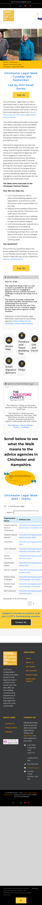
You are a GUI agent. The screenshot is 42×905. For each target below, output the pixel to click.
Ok (21, 900)
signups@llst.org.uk (14, 259)
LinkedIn (25, 427)
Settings (35, 888)
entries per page (17, 506)
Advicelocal (28, 736)
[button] (16, 519)
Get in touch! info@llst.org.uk (21, 2)
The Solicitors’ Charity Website (20, 425)
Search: (10, 512)
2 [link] (33, 603)
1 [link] (29, 603)
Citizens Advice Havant (24, 323)
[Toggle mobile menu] (38, 14)
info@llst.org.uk (33, 768)
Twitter (16, 427)
